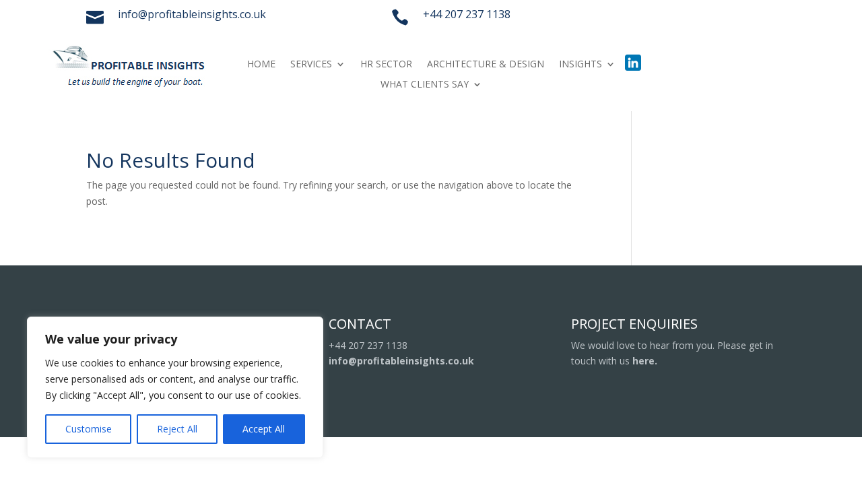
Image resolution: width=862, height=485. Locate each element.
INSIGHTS (580, 64)
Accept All (263, 428)
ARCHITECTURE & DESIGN (485, 64)
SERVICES (311, 64)
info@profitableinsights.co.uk (401, 360)
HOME (261, 64)
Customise (88, 428)
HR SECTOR (386, 64)
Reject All (177, 428)
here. (644, 360)
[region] (175, 387)
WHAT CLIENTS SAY (424, 84)
